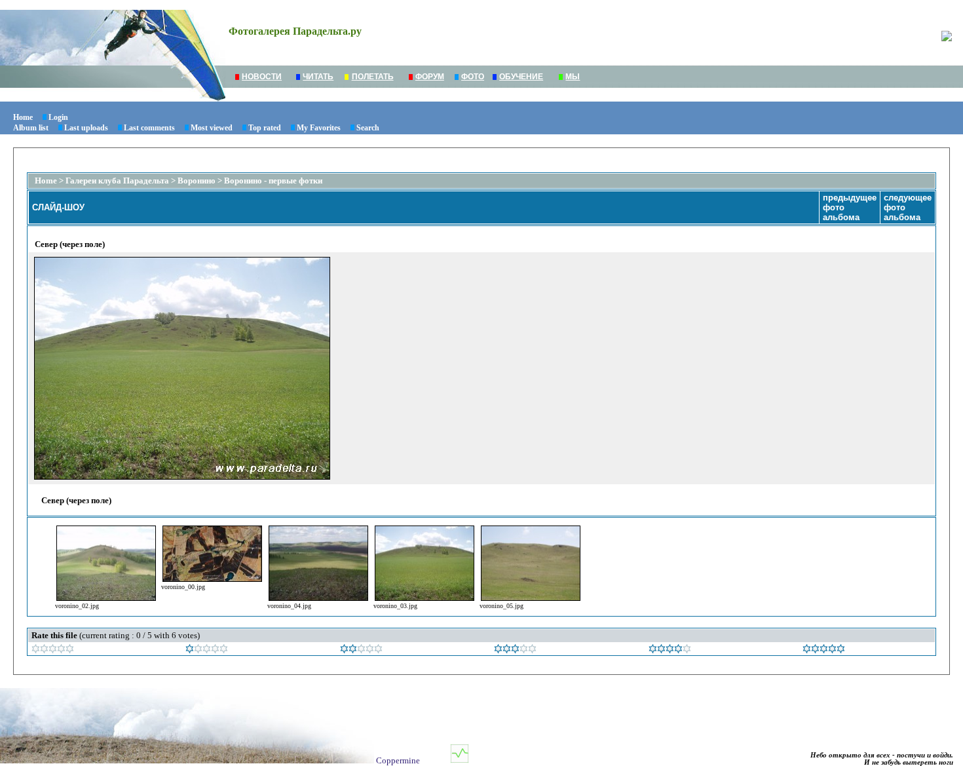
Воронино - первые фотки (273, 180)
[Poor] (206, 650)
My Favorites (319, 127)
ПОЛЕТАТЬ (373, 76)
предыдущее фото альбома (850, 207)
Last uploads (86, 127)
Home (23, 117)
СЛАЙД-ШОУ (58, 207)
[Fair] (361, 650)
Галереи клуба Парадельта (117, 180)
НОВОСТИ (262, 76)
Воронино (197, 180)
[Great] (823, 650)
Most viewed (212, 127)
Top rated (264, 127)
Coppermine (398, 760)
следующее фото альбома (908, 207)
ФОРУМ (429, 76)
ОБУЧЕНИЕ (521, 76)
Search (367, 127)
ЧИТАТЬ (318, 76)
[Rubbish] (52, 650)
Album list (30, 127)
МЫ (572, 76)
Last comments (149, 127)
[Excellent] (670, 650)
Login (58, 117)
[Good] (515, 650)
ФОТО (472, 76)
